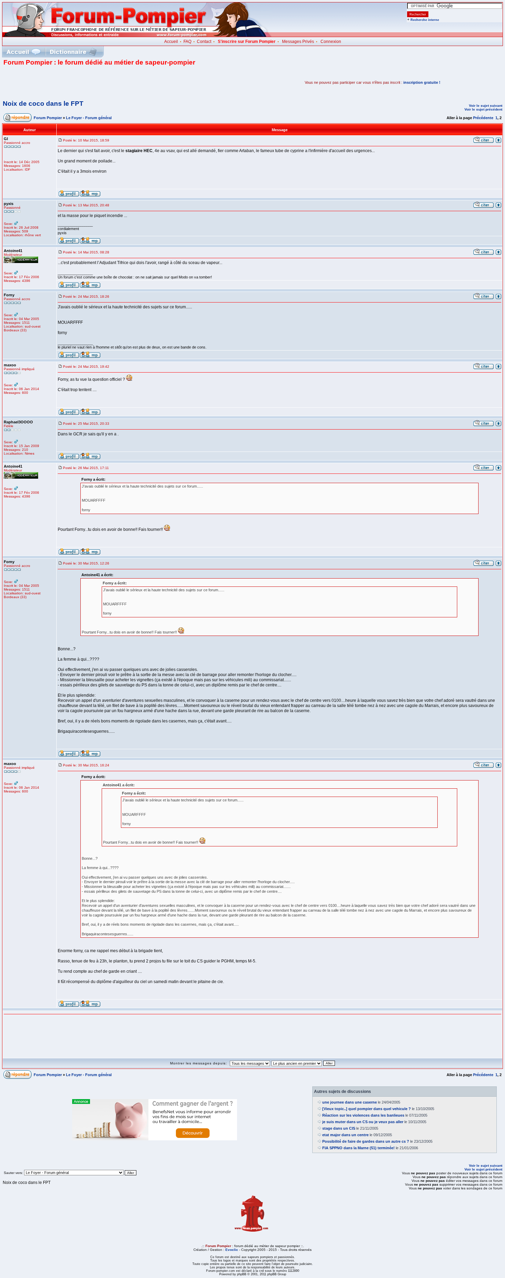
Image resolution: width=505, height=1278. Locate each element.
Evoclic (231, 1250)
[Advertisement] (83, 82)
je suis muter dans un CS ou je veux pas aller (362, 1122)
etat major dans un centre (345, 1135)
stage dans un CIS (338, 1128)
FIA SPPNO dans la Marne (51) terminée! (358, 1148)
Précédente (483, 118)
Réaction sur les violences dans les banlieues (363, 1115)
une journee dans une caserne (349, 1102)
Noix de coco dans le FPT (43, 103)
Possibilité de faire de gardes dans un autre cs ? (365, 1141)
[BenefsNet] (154, 1139)
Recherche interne (425, 20)
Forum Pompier (48, 118)
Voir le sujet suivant (485, 105)
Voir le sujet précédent (483, 109)
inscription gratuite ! (421, 82)
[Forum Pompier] (137, 35)
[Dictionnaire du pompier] (73, 51)
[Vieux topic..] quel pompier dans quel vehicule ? (366, 1109)
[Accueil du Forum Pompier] (23, 51)
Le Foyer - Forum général (89, 118)
